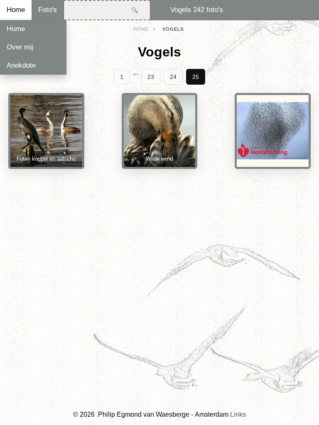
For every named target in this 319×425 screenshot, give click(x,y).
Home (16, 10)
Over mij (20, 47)
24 (173, 76)
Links (238, 414)
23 (150, 76)
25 (195, 76)
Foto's (47, 10)
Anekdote (21, 65)
